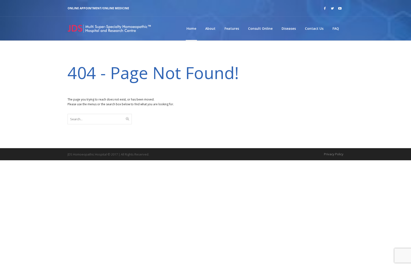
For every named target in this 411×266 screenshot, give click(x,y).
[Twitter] (332, 8)
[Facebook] (325, 8)
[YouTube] (340, 8)
